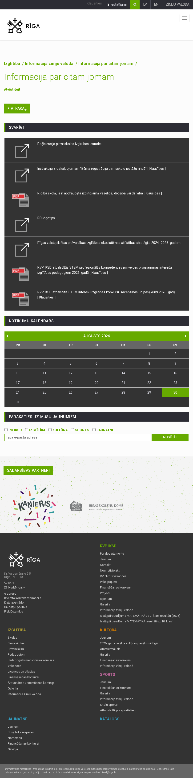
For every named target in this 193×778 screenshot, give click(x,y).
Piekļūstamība (13, 611)
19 (70, 383)
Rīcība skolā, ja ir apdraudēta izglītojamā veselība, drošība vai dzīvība (90, 193)
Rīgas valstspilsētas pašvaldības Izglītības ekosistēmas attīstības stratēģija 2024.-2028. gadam (109, 243)
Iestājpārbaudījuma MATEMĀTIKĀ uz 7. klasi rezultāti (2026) (140, 615)
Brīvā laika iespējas (21, 732)
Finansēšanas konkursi (115, 587)
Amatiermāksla (110, 649)
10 (18, 373)
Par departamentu (112, 553)
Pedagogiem (16, 654)
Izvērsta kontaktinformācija (22, 598)
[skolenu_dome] (96, 506)
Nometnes (15, 738)
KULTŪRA (60, 430)
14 (123, 373)
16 (175, 373)
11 (44, 373)
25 (44, 392)
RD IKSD (15, 430)
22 (149, 383)
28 (123, 392)
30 (175, 392)
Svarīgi (16, 127)
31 (18, 402)
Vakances (14, 666)
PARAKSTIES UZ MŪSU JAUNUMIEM (42, 417)
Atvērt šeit (12, 90)
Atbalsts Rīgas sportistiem (118, 710)
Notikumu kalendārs (31, 321)
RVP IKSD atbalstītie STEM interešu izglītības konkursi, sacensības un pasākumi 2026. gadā (106, 292)
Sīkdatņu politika (15, 607)
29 (149, 392)
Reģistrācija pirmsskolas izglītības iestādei (69, 144)
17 (18, 383)
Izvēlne (184, 18)
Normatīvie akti (110, 570)
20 (96, 383)
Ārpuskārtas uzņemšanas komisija (31, 683)
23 (175, 383)
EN (156, 5)
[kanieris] (34, 506)
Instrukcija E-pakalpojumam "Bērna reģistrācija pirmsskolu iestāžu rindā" (92, 168)
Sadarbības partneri (28, 470)
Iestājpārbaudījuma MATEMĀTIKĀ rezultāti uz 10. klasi (136, 621)
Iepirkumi (106, 599)
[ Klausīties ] (157, 168)
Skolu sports (108, 704)
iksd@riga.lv (16, 587)
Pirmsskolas (16, 643)
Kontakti (105, 565)
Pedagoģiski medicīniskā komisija (31, 660)
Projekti (105, 593)
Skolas (12, 637)
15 (149, 373)
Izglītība (12, 63)
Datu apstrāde (14, 602)
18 (44, 383)
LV (145, 5)
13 (96, 373)
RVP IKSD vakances (113, 576)
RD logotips (46, 218)
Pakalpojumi (108, 582)
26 (70, 392)
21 (123, 383)
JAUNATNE (105, 430)
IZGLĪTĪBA (36, 430)
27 (96, 392)
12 (70, 373)
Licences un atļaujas (21, 671)
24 (18, 392)
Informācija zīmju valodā (49, 63)
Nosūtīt (170, 437)
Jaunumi (106, 559)
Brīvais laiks (16, 649)
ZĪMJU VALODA (177, 5)
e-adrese (10, 593)
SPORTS (81, 430)
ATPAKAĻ (19, 108)
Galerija (105, 604)
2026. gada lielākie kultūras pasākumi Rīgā (129, 643)
